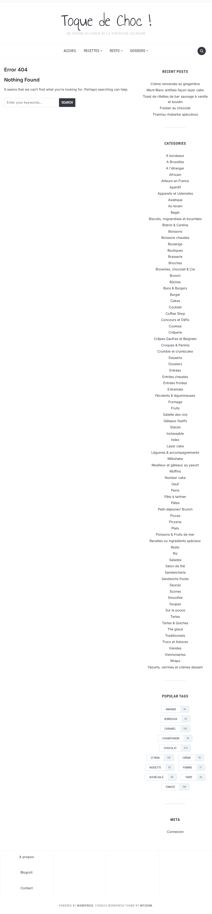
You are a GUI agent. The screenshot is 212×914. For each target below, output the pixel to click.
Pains (175, 490)
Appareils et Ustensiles (175, 193)
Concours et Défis (175, 320)
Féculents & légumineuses (175, 395)
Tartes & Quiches (175, 623)
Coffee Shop (175, 313)
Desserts (175, 358)
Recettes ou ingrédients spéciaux (175, 541)
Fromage (175, 402)
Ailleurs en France (175, 181)
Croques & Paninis (175, 345)
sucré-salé (161, 777)
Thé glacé (175, 629)
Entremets (175, 389)
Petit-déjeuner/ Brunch (175, 509)
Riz (175, 553)
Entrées (175, 370)
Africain (175, 175)
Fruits (175, 408)
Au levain (175, 206)
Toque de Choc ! (106, 20)
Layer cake (175, 446)
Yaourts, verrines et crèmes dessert (175, 667)
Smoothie (175, 598)
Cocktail (175, 307)
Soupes (175, 604)
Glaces (175, 427)
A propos (26, 857)
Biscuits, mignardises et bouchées (175, 219)
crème (192, 757)
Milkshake (175, 459)
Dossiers (137, 51)
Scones (175, 591)
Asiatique (175, 200)
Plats (175, 528)
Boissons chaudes (175, 238)
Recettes (91, 51)
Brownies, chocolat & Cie (175, 269)
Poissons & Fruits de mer (175, 534)
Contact (26, 888)
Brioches (175, 263)
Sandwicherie (175, 572)
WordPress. (85, 905)
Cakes (175, 301)
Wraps (175, 661)
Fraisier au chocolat (175, 108)
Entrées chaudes (175, 377)
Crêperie (175, 332)
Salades (175, 560)
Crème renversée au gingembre (175, 84)
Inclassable (175, 433)
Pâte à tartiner (175, 497)
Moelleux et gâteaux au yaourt (175, 465)
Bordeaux (175, 719)
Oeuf (175, 484)
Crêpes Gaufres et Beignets (175, 339)
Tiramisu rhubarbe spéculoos (175, 114)
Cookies (175, 326)
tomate (175, 787)
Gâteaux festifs (175, 421)
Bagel (175, 212)
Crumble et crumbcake (175, 351)
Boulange (175, 244)
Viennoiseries (175, 654)
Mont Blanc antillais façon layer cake (175, 90)
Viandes (175, 648)
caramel (175, 728)
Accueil (70, 51)
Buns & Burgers (175, 288)
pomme (192, 767)
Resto (115, 51)
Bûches (175, 282)
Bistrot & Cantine (175, 225)
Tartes (175, 616)
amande (176, 709)
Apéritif (175, 187)
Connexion (175, 832)
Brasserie (175, 257)
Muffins (175, 471)
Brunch (175, 275)
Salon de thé (175, 566)
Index (175, 440)
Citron (161, 757)
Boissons (175, 231)
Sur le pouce (175, 610)
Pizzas (175, 516)
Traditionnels (175, 635)
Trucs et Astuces (175, 642)
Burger (175, 294)
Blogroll (26, 872)
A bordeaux (175, 156)
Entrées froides (175, 383)
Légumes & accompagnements (175, 452)
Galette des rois (175, 414)
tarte (193, 777)
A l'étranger (175, 168)
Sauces (175, 585)
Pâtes (175, 503)
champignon (175, 738)
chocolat (176, 748)
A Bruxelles (175, 162)
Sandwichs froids (175, 579)
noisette (160, 767)
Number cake (175, 478)
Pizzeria (175, 522)
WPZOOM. (146, 905)
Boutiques (175, 250)
